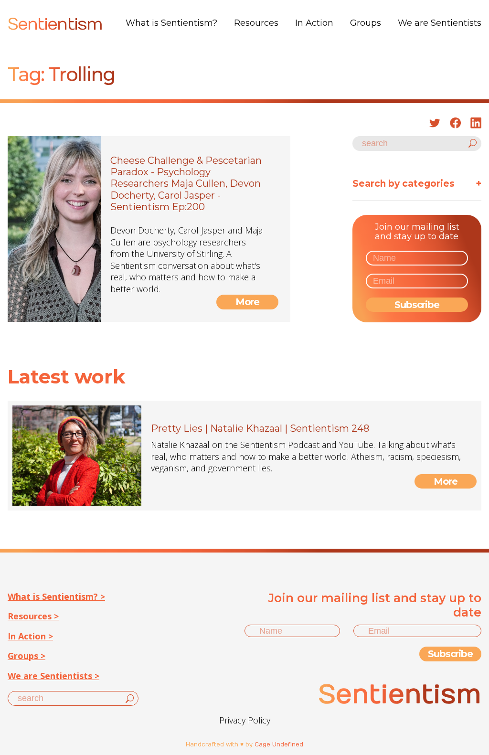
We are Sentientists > (53, 675)
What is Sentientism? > (56, 596)
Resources (256, 23)
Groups (365, 23)
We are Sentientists (439, 23)
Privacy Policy (244, 720)
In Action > (30, 636)
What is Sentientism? (171, 23)
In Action (314, 23)
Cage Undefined (279, 744)
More (247, 302)
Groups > (26, 655)
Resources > (33, 616)
